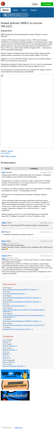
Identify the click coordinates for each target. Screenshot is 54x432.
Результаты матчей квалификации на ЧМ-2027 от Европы (21, 297)
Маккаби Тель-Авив (9, 349)
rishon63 (10, 151)
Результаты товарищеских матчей (13, 293)
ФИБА (7, 156)
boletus (3, 223)
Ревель (3, 241)
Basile (3, 172)
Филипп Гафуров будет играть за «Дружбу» (17, 329)
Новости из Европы (9, 345)
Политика (6, 341)
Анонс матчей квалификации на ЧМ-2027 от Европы (19, 289)
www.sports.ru (5, 153)
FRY (3, 232)
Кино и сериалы (8, 362)
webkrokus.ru (18, 427)
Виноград (6, 358)
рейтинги (13, 156)
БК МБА (5, 354)
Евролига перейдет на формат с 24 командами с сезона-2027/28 (23, 325)
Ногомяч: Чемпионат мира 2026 (13, 366)
